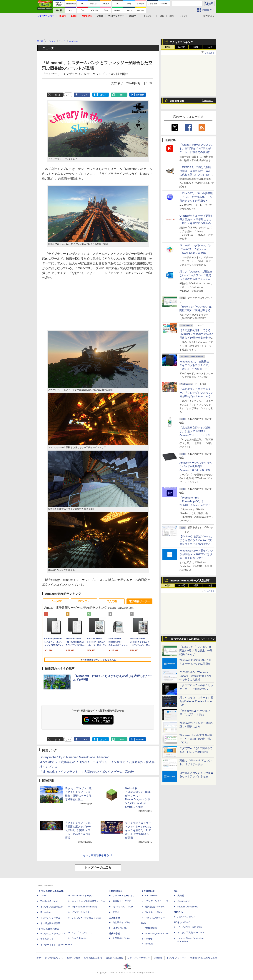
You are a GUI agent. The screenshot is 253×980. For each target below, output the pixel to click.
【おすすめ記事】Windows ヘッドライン (192, 639)
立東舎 (116, 912)
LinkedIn (140, 95)
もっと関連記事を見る (96, 855)
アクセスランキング (181, 42)
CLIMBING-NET (121, 928)
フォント (183, 16)
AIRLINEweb (151, 895)
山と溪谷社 (114, 918)
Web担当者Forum (49, 901)
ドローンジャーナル (50, 918)
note (122, 95)
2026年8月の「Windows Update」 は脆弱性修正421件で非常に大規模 (195, 676)
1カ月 (209, 47)
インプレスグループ (176, 957)
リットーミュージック (124, 895)
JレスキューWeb (153, 912)
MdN (143, 923)
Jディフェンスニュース (156, 901)
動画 (171, 16)
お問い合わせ (73, 957)
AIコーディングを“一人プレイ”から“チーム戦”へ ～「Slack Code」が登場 (195, 249)
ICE (175, 891)
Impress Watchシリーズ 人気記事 (190, 580)
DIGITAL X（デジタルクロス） (87, 918)
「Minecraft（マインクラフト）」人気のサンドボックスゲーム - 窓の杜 (86, 771)
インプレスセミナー (82, 912)
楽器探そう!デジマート (124, 901)
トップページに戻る (97, 867)
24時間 (181, 47)
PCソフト (84, 601)
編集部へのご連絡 (115, 957)
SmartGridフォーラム (82, 895)
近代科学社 (114, 933)
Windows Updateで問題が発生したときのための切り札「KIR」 (195, 739)
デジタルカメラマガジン (52, 933)
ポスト (58, 95)
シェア (84, 95)
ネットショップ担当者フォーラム (88, 901)
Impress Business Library (84, 906)
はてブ (103, 95)
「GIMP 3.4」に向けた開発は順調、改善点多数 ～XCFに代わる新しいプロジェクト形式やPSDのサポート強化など (196, 174)
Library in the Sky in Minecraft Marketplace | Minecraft (74, 757)
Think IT (44, 895)
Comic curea (183, 901)
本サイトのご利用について (49, 957)
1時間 (168, 47)
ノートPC (56, 601)
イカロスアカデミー (155, 918)
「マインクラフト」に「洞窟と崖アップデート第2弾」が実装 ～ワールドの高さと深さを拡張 (78, 830)
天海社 (180, 895)
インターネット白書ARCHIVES (56, 944)
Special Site (177, 100)
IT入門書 (112, 601)
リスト (68, 95)
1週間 (195, 47)
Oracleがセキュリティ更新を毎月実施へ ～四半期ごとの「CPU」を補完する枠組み (196, 219)
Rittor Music (115, 891)
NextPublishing (79, 938)
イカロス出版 (148, 891)
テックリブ (146, 939)
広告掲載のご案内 (93, 957)
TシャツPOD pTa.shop (189, 927)
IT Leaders (45, 912)
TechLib (149, 943)
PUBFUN (178, 912)
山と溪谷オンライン (123, 922)
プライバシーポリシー (138, 957)
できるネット (47, 939)
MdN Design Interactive (157, 933)
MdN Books (151, 928)
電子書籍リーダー (139, 601)
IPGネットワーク (182, 922)
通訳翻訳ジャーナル (155, 906)
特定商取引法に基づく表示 (203, 957)
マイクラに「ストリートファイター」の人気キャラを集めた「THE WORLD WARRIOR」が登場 (138, 830)
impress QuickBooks (187, 906)
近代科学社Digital (121, 938)
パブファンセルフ (186, 917)
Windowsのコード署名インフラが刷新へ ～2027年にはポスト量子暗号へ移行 (196, 554)
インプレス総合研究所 (51, 906)
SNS (162, 16)
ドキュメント (147, 16)
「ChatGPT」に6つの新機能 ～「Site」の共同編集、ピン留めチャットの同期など (196, 197)
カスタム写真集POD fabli (190, 932)
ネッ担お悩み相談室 (50, 923)
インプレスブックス (82, 932)
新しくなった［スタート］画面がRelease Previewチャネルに (196, 701)
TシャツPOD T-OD (123, 906)
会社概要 (158, 957)
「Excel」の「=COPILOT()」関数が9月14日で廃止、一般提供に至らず (196, 650)
